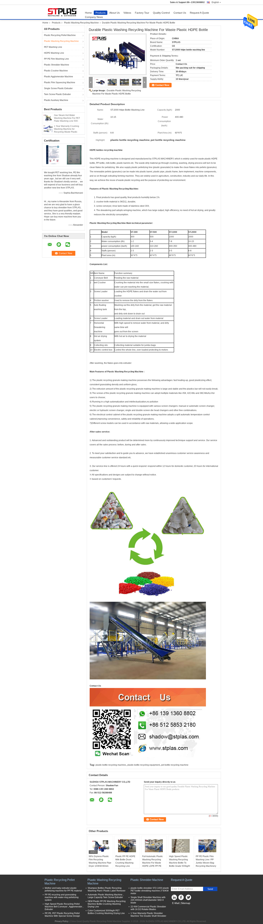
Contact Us (180, 12)
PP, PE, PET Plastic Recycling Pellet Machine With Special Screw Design (62, 914)
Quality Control (161, 12)
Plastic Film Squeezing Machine (59, 82)
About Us (114, 12)
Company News (94, 17)
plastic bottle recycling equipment (143, 765)
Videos (127, 12)
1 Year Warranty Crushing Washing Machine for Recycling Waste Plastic (66, 129)
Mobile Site (178, 907)
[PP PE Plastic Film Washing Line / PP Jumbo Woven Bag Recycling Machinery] (207, 846)
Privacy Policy (61, 921)
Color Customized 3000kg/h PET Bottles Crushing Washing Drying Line (106, 912)
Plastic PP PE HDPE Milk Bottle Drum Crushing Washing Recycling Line (125, 861)
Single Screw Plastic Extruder (58, 88)
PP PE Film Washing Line (56, 59)
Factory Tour (142, 12)
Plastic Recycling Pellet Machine (60, 35)
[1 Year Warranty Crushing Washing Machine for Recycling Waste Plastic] (48, 128)
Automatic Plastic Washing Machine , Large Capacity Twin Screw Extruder (105, 896)
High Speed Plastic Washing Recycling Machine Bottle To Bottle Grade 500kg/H (179, 861)
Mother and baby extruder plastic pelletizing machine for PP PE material (63, 889)
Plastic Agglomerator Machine (58, 76)
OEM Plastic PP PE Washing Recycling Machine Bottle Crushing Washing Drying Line (107, 904)
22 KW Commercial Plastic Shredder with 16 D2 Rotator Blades (148, 908)
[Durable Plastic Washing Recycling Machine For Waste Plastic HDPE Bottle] (118, 54)
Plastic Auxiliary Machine (56, 100)
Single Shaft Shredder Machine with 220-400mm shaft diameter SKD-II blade (148, 900)
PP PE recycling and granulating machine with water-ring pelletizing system (62, 897)
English (215, 2)
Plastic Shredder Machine (56, 65)
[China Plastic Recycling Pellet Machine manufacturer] (62, 12)
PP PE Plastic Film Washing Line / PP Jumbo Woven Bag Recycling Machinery (206, 861)
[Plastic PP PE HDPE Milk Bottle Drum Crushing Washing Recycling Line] (127, 846)
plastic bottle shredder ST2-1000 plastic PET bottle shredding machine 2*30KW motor (150, 891)
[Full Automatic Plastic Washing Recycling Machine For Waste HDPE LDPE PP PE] (153, 846)
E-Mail (175, 903)
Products (101, 12)
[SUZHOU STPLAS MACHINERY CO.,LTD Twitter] (188, 898)
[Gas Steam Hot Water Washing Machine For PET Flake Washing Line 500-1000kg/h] (48, 117)
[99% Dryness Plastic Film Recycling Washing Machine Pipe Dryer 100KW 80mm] (100, 846)
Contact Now (162, 85)
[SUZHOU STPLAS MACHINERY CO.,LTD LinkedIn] (174, 898)
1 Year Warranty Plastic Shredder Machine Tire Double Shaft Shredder (148, 914)
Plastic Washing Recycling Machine (81, 22)
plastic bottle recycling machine (111, 765)
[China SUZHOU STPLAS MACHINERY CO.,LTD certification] (53, 154)
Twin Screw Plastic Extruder (57, 94)
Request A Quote (199, 12)
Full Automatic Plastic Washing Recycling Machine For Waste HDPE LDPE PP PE (152, 861)
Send (210, 889)
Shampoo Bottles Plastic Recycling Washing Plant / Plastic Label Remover (106, 889)
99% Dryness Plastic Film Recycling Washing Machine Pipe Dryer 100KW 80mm (100, 861)
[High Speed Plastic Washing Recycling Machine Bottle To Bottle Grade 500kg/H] (180, 846)
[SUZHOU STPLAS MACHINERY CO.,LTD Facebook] (181, 898)
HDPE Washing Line (54, 53)
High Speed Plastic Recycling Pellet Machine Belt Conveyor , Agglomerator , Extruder (64, 907)
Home (88, 12)
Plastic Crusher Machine (56, 70)
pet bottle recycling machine (174, 765)
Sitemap (185, 903)
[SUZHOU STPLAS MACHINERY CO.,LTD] (90, 82)
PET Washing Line (53, 47)
